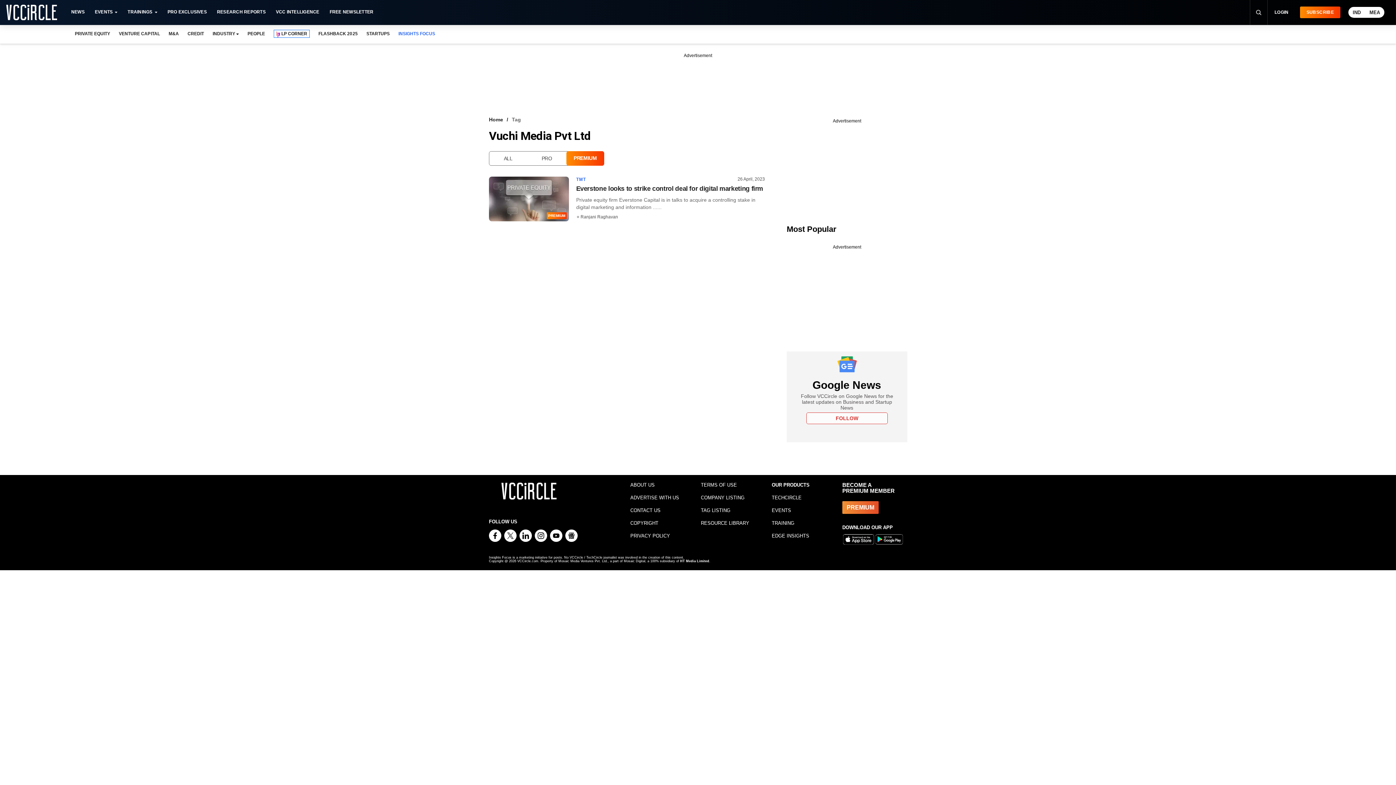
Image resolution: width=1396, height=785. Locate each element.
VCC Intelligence (298, 12)
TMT (581, 179)
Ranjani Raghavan (599, 217)
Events (104, 12)
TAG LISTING (715, 510)
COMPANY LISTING (723, 497)
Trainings (140, 12)
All (508, 158)
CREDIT (196, 33)
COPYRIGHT (644, 523)
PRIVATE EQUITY (92, 33)
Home (496, 119)
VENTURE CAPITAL (139, 33)
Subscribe (1320, 12)
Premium (585, 158)
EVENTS (781, 510)
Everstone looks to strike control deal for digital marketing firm (669, 188)
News (78, 12)
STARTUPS (378, 33)
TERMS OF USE (719, 485)
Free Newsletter (352, 12)
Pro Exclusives (187, 12)
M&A (174, 33)
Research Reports (241, 12)
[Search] (1258, 12)
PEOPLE (256, 33)
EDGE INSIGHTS (790, 536)
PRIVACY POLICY (650, 536)
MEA (1374, 12)
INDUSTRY (224, 33)
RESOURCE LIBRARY (725, 523)
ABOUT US (642, 485)
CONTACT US (645, 510)
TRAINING (783, 523)
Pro (547, 158)
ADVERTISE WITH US (654, 497)
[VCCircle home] (32, 12)
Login (1282, 12)
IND (1357, 12)
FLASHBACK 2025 (337, 33)
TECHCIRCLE (787, 497)
